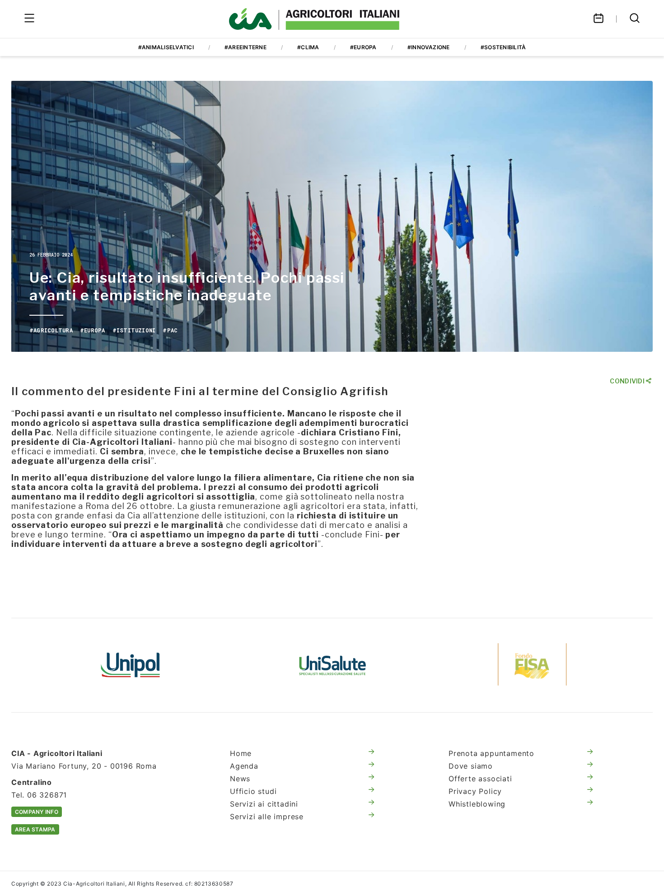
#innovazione (428, 47)
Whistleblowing (477, 803)
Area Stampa (35, 829)
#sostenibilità (503, 47)
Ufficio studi (253, 791)
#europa (363, 47)
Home (241, 753)
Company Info (36, 811)
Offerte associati (480, 778)
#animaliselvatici (166, 47)
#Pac (170, 330)
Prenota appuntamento (491, 753)
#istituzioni (134, 330)
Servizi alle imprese (267, 816)
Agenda (244, 765)
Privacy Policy (475, 791)
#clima (308, 47)
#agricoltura (51, 330)
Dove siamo (471, 765)
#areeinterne (245, 47)
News (240, 778)
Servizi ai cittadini (264, 803)
